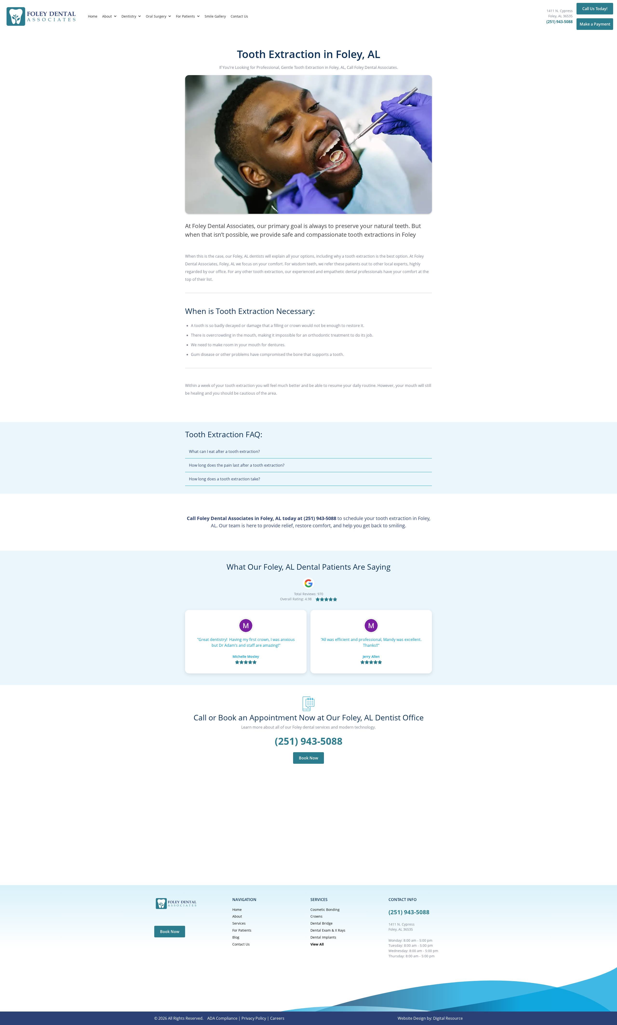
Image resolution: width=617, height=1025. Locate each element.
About (237, 916)
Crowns (316, 916)
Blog (235, 937)
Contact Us (239, 16)
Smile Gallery (215, 16)
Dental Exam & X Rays (327, 930)
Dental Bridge (321, 923)
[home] (41, 16)
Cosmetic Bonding (325, 909)
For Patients (241, 930)
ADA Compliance (222, 1018)
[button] (109, 16)
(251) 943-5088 (559, 21)
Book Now (308, 758)
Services (239, 923)
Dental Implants (323, 937)
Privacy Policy (253, 1018)
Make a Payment (595, 24)
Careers (277, 1018)
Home (92, 16)
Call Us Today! (594, 8)
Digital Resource (448, 1018)
